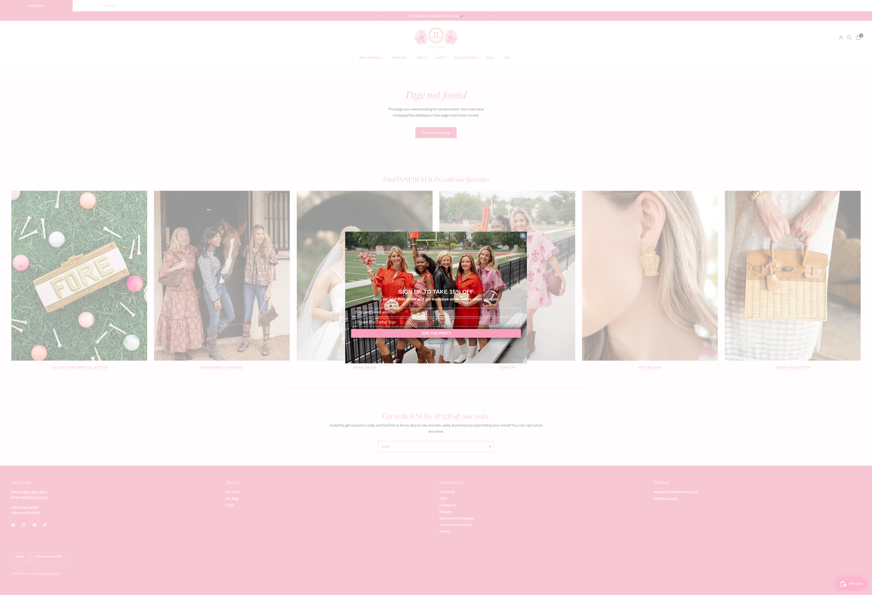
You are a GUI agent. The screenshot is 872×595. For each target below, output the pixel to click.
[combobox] (434, 322)
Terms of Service (436, 343)
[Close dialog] (522, 235)
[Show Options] (516, 322)
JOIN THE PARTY (436, 333)
